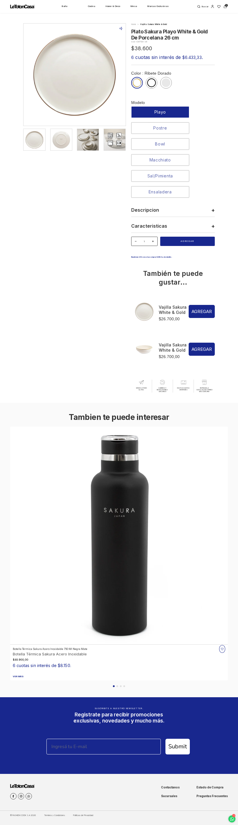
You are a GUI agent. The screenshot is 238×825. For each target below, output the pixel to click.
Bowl (160, 143)
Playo (160, 111)
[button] (113, 686)
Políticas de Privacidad (83, 815)
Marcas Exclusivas (158, 6)
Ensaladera (160, 191)
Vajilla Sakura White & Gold (173, 310)
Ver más (18, 676)
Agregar (187, 241)
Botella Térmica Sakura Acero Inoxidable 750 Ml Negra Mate (50, 648)
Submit (177, 746)
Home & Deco (112, 6)
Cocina (91, 6)
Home (133, 24)
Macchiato (160, 159)
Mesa (133, 6)
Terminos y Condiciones (54, 815)
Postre (160, 127)
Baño (64, 6)
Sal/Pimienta (160, 175)
